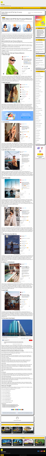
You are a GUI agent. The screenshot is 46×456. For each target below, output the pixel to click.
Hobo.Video (3, 4)
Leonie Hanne (3, 143)
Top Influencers (32, 12)
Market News (37, 118)
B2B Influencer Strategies (38, 81)
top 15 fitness (5, 393)
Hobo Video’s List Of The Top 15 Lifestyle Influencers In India (10, 404)
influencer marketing (8, 20)
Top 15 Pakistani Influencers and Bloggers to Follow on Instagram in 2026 (39, 444)
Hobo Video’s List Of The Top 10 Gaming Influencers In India (9, 406)
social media (20, 20)
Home (28, 12)
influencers (8, 393)
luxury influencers (17, 20)
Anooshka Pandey (15, 432)
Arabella (11, 374)
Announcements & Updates (39, 78)
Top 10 (23, 20)
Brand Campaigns (38, 83)
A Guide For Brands (38, 73)
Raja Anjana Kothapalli (18, 420)
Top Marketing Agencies (38, 138)
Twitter (31, 78)
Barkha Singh (3, 355)
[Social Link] (38, 451)
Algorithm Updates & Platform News (39, 76)
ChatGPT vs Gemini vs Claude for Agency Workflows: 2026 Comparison (17, 444)
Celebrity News (37, 88)
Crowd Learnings (37, 93)
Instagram (13, 78)
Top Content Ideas (38, 135)
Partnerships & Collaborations (39, 123)
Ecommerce (37, 98)
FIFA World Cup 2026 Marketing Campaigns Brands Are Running (6, 444)
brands (15, 284)
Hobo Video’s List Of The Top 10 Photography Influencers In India (10, 405)
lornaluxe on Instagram (19, 226)
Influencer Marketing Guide (38, 108)
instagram (12, 20)
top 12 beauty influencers (7, 395)
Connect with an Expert (26, 117)
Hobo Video (26, 35)
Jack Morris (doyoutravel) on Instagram (18, 170)
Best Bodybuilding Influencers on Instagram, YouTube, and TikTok (17, 431)
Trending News (37, 140)
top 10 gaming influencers (7, 399)
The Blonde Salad (18, 77)
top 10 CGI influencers (7, 392)
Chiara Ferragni (4, 76)
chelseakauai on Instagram (18, 282)
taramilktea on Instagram (18, 254)
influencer (4, 20)
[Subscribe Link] (42, 8)
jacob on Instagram (18, 310)
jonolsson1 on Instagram (18, 198)
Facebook (23, 78)
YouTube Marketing (38, 143)
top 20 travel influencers (7, 396)
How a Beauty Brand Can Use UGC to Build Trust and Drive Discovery (28, 444)
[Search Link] (41, 8)
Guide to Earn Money (38, 103)
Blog (30, 12)
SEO (36, 128)
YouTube (3, 146)
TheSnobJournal (14, 365)
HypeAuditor (16, 347)
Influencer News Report (38, 113)
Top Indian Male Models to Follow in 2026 (6, 431)
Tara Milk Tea (4, 256)
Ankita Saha (4, 432)
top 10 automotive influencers (8, 402)
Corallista (23, 383)
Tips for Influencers (38, 133)
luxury (14, 20)
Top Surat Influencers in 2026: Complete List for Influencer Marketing (27, 431)
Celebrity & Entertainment (38, 86)
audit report (19, 146)
